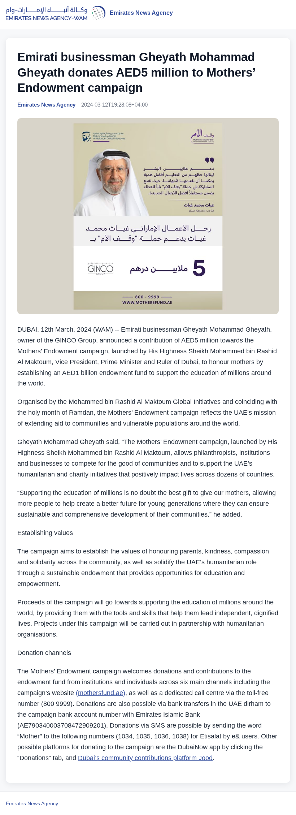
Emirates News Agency (32, 803)
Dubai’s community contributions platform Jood (145, 758)
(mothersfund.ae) (100, 693)
